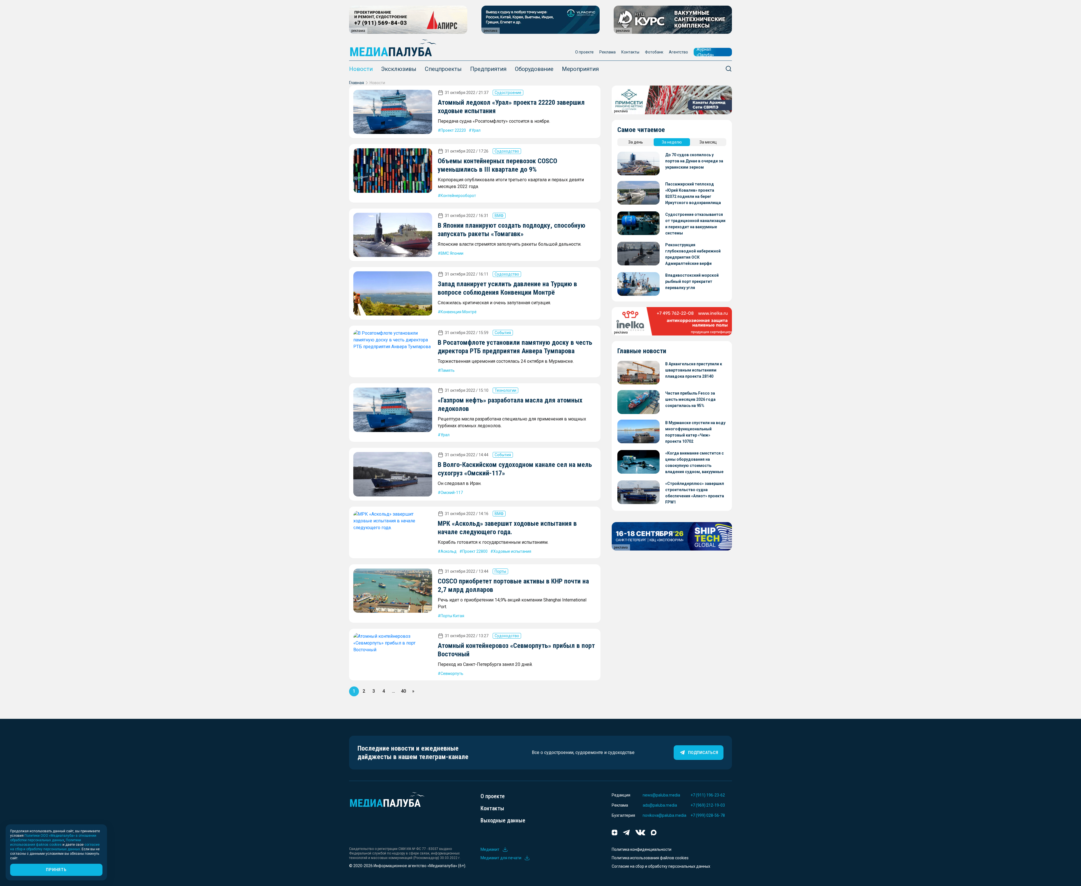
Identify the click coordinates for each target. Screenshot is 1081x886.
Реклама (607, 52)
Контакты (630, 52)
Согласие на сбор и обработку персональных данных (661, 866)
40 (403, 691)
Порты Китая (452, 616)
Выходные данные (503, 820)
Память (448, 370)
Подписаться (703, 752)
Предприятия (488, 69)
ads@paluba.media (660, 805)
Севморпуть (452, 673)
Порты (500, 571)
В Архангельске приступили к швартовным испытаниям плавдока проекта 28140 (693, 370)
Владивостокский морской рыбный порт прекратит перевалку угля (692, 281)
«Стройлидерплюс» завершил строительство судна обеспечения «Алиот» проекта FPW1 (694, 492)
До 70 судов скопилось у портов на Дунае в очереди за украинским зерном (694, 161)
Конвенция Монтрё (459, 312)
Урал (476, 130)
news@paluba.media (661, 795)
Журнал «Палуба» (705, 52)
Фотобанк (654, 52)
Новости (361, 69)
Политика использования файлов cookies (650, 858)
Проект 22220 (453, 130)
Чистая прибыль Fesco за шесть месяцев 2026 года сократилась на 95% (690, 399)
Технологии (505, 390)
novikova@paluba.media (664, 815)
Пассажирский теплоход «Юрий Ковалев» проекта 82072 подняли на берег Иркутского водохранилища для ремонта (693, 194)
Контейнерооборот (458, 195)
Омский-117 (452, 492)
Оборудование (534, 69)
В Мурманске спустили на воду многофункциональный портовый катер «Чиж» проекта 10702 (695, 432)
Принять (56, 869)
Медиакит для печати (501, 858)
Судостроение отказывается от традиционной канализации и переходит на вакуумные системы (695, 223)
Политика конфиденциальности (641, 849)
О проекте (584, 52)
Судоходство (507, 151)
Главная (356, 82)
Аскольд (449, 551)
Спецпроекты (443, 69)
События (503, 332)
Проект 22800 (475, 551)
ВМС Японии (452, 253)
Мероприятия (580, 69)
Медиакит (490, 849)
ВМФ (499, 215)
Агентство (678, 52)
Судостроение (508, 92)
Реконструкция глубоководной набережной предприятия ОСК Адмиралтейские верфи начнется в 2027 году (693, 255)
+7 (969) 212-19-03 (708, 805)
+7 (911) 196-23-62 (708, 795)
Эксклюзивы (398, 69)
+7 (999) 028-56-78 (708, 815)
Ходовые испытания (512, 551)
